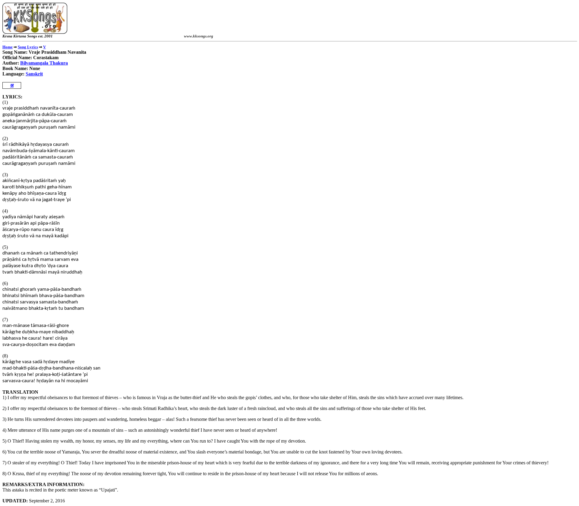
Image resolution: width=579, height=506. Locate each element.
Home (7, 47)
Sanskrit (34, 73)
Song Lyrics (28, 47)
